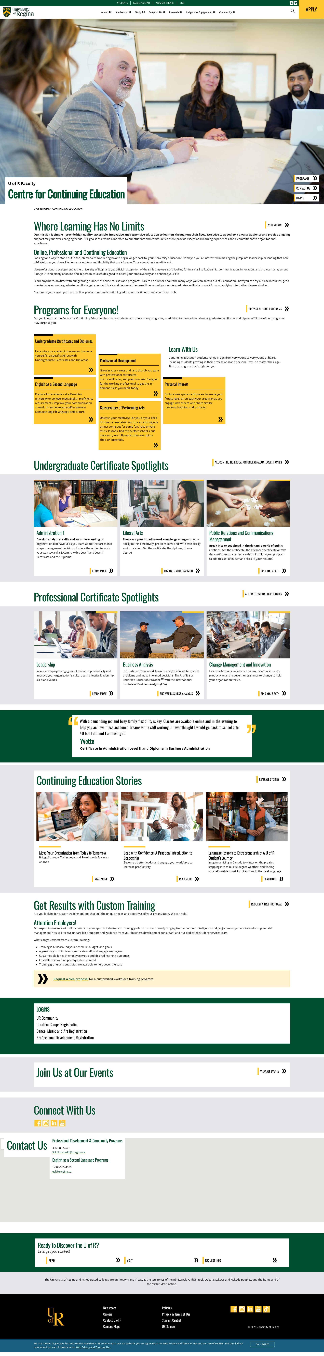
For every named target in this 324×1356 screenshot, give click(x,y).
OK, (262, 1344)
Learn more (99, 571)
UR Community (47, 1018)
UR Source (168, 1326)
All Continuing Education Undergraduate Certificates (248, 462)
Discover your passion (178, 571)
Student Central (171, 1320)
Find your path (270, 571)
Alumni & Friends (165, 3)
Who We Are (274, 225)
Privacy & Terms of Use (176, 1314)
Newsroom (109, 1307)
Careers (107, 1314)
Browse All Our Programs (265, 309)
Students (122, 3)
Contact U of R (112, 1320)
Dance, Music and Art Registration (61, 1031)
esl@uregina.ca (62, 1171)
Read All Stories (269, 779)
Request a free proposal (70, 979)
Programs (302, 178)
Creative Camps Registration (57, 1024)
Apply (52, 1260)
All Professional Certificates (263, 594)
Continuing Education (67, 208)
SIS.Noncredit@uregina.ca (68, 1152)
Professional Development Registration (65, 1037)
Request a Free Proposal (266, 904)
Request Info (213, 1260)
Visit (129, 1260)
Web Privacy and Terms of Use (93, 1347)
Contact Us (303, 188)
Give (182, 3)
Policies (167, 1307)
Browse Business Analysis (176, 693)
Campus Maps (111, 1326)
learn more (99, 693)
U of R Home (42, 208)
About (104, 12)
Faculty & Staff (141, 3)
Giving (300, 198)
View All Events (269, 1071)
